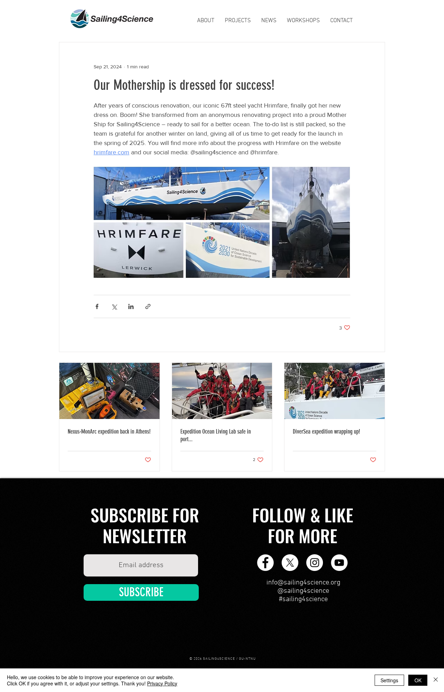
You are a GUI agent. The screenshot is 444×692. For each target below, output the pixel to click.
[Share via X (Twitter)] (114, 306)
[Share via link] (148, 306)
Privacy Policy (162, 683)
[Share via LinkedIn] (131, 306)
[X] (290, 562)
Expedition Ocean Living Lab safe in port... (215, 435)
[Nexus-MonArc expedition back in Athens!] (109, 391)
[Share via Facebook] (97, 306)
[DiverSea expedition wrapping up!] (334, 391)
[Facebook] (265, 562)
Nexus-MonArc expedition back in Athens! (109, 431)
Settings (389, 680)
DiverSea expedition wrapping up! (326, 431)
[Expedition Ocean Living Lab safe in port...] (222, 391)
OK (418, 680)
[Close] (436, 680)
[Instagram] (314, 562)
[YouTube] (339, 562)
